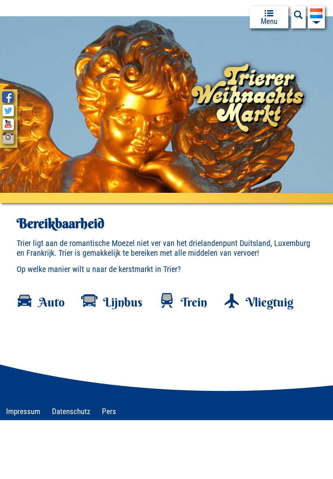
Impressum (23, 411)
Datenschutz (71, 411)
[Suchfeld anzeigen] (298, 17)
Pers (109, 411)
